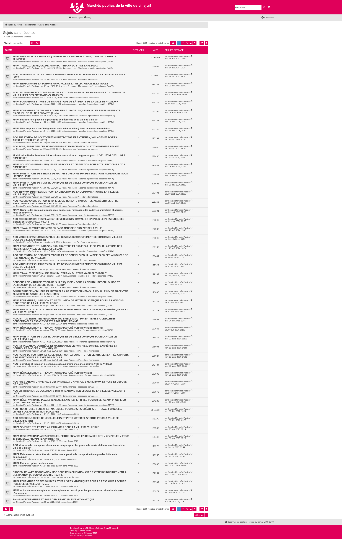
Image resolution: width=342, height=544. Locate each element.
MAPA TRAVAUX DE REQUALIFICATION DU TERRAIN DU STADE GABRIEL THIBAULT (60, 273)
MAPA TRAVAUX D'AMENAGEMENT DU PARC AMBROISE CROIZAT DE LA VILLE (57, 228)
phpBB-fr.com (85, 531)
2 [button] (183, 43)
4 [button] (190, 43)
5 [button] (194, 43)
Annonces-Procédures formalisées (83, 80)
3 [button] (187, 43)
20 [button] (202, 43)
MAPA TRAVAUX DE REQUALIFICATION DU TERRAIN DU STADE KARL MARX (55, 65)
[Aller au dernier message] (191, 56)
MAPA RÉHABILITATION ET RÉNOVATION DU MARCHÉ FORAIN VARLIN (52, 373)
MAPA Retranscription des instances (33, 463)
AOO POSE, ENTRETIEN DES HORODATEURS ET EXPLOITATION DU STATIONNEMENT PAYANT (66, 146)
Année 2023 (73, 414)
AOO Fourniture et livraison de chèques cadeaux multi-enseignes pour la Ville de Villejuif (62, 364)
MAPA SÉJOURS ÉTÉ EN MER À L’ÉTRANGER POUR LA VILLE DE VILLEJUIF (56, 427)
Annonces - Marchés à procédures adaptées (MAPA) (90, 62)
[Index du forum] (77, 7)
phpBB (86, 528)
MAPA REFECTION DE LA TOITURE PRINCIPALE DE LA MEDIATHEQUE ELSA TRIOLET (61, 83)
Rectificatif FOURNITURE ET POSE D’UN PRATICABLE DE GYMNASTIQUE (54, 499)
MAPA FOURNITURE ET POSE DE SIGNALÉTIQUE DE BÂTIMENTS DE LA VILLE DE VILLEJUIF (65, 101)
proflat (77, 533)
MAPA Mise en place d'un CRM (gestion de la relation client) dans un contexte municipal (61, 128)
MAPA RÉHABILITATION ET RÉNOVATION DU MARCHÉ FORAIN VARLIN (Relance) (58, 327)
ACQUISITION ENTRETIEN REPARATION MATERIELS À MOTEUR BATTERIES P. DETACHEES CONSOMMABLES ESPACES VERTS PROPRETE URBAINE (64, 320)
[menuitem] (87, 18)
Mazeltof (89, 533)
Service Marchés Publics (27, 62)
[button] (173, 43)
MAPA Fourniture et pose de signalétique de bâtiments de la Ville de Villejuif (55, 119)
